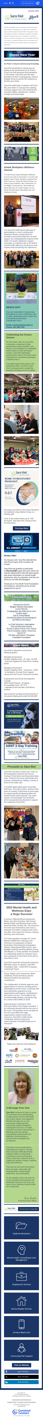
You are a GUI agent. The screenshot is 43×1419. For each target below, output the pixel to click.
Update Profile (11, 1402)
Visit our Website (21, 1365)
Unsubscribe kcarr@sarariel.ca (21, 1400)
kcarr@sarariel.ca (24, 1405)
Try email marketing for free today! (21, 1415)
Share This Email (23, 1371)
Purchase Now (21, 528)
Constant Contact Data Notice (26, 1402)
